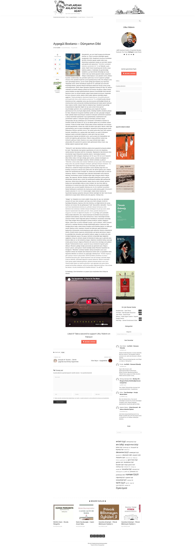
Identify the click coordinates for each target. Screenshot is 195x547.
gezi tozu (133, 460)
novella (127, 469)
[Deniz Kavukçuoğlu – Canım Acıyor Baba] (86, 512)
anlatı (121, 441)
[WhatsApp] (60, 64)
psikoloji (120, 475)
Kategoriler (128, 331)
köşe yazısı (129, 464)
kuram (120, 464)
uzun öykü (120, 485)
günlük (119, 462)
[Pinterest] (55, 64)
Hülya (121, 392)
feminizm (129, 457)
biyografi (134, 447)
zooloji (127, 485)
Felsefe (120, 457)
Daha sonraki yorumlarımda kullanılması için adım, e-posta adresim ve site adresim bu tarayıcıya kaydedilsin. (82, 398)
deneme (122, 452)
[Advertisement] (82, 30)
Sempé (114, 518)
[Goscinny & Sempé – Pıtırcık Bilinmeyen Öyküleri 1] (131, 512)
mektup (119, 467)
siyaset (129, 477)
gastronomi (123, 460)
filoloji (135, 457)
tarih (120, 483)
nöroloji (135, 469)
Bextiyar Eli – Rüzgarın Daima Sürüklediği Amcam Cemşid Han (130, 380)
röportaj (120, 477)
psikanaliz (134, 471)
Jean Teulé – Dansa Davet (123, 314)
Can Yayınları (80, 518)
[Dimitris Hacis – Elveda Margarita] (63, 512)
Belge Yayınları (57, 518)
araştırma (131, 444)
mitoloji (133, 466)
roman (132, 474)
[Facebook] (55, 60)
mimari (127, 466)
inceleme (129, 462)
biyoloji (120, 449)
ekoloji (119, 455)
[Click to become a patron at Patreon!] (89, 341)
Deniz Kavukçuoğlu (89, 518)
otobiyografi (120, 471)
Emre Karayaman (99, 545)
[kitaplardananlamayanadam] (99, 7)
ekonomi (127, 455)
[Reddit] (60, 69)
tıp (127, 483)
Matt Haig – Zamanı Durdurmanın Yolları (126, 320)
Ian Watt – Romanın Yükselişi (132, 364)
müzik (118, 469)
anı (120, 444)
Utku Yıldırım (56, 47)
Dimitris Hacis (66, 518)
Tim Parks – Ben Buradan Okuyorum (125, 312)
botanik (126, 449)
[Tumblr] (55, 69)
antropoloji (131, 441)
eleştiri (137, 455)
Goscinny (109, 518)
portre (126, 471)
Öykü (63, 352)
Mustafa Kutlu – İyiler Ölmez (123, 310)
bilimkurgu (126, 447)
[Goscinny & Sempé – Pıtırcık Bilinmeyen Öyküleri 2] (109, 512)
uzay (132, 483)
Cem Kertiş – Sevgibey (57, 91)
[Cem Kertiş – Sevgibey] (58, 85)
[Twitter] (60, 60)
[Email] (57, 73)
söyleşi (130, 480)
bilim (119, 447)
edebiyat (134, 452)
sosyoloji (121, 480)
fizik (118, 460)
